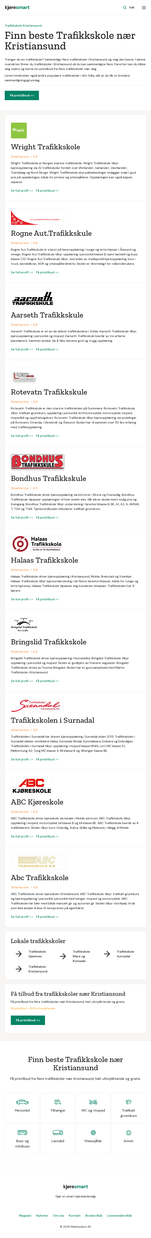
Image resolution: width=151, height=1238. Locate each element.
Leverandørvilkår (119, 1216)
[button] (144, 7)
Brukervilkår (94, 1216)
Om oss (58, 1216)
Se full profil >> (22, 191)
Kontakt (75, 1216)
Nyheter (42, 1216)
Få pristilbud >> (22, 95)
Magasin (25, 1216)
